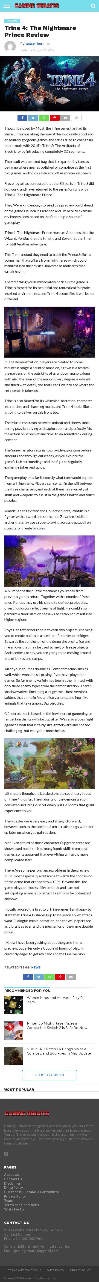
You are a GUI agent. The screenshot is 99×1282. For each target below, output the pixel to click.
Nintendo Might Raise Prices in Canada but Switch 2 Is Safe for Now (57, 1025)
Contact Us (13, 1179)
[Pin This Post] (55, 116)
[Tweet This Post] (33, 116)
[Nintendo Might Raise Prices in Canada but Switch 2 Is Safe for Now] (13, 1030)
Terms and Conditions (21, 1205)
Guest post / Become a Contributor (31, 1192)
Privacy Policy (15, 1196)
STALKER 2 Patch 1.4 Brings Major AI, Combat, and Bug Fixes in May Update (59, 1051)
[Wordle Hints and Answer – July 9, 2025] (13, 1005)
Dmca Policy (13, 1187)
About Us (11, 1175)
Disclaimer (12, 1183)
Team (8, 1201)
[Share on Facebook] (22, 116)
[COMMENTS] (76, 116)
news (36, 967)
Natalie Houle (34, 44)
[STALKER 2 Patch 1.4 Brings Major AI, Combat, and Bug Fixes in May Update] (13, 1056)
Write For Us (14, 1209)
